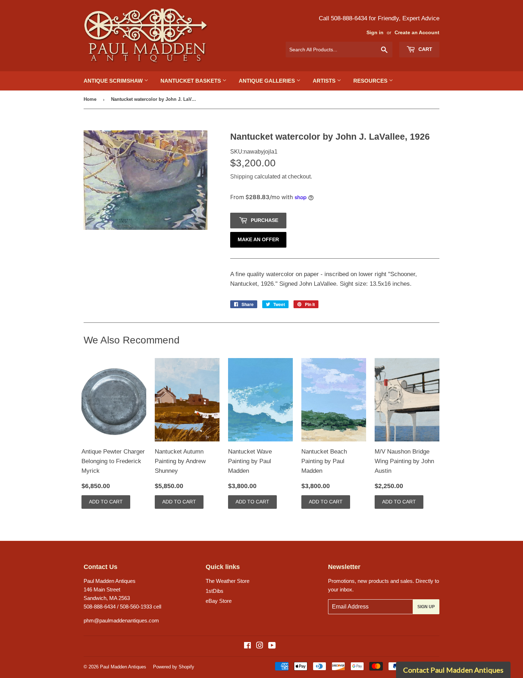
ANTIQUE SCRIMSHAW (114, 81)
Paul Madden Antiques (123, 666)
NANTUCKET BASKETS (191, 81)
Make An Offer (258, 239)
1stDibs (214, 591)
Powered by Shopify (173, 666)
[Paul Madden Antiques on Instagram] (259, 646)
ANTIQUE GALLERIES (267, 81)
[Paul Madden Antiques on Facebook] (247, 646)
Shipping (241, 177)
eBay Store (219, 601)
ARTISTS (325, 81)
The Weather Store (227, 581)
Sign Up (426, 606)
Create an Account (417, 32)
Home (90, 99)
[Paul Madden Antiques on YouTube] (272, 646)
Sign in (375, 32)
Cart (424, 49)
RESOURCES (371, 81)
